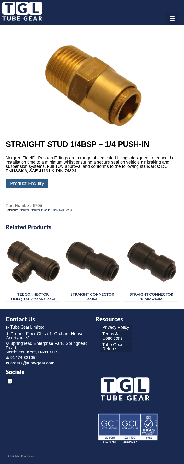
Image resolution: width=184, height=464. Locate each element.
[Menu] (172, 19)
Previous (10, 268)
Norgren (24, 209)
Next (174, 268)
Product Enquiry (27, 183)
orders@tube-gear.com (32, 363)
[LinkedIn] (9, 381)
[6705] (92, 83)
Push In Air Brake (62, 209)
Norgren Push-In (40, 209)
